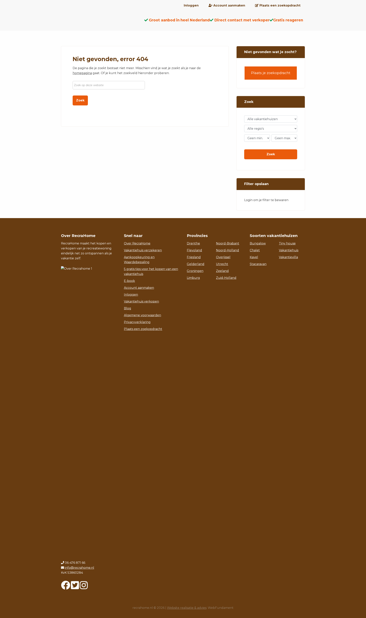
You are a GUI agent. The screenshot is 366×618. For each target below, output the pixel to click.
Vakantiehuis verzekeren (143, 250)
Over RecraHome (137, 243)
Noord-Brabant (227, 243)
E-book (129, 281)
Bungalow (258, 243)
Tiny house (287, 243)
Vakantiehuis (288, 250)
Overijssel (223, 257)
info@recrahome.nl (79, 567)
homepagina (82, 73)
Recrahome (91, 23)
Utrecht (222, 264)
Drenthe (193, 243)
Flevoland (194, 250)
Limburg (193, 278)
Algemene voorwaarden (142, 315)
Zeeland (222, 271)
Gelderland (195, 264)
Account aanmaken (139, 288)
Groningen (195, 271)
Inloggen (131, 294)
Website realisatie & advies (186, 608)
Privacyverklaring (137, 322)
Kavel (254, 257)
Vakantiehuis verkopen (141, 301)
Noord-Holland (227, 250)
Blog (127, 308)
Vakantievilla (288, 257)
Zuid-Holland (226, 278)
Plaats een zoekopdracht (143, 329)
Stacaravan (258, 264)
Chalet (255, 250)
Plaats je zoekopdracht (270, 73)
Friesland (194, 257)
